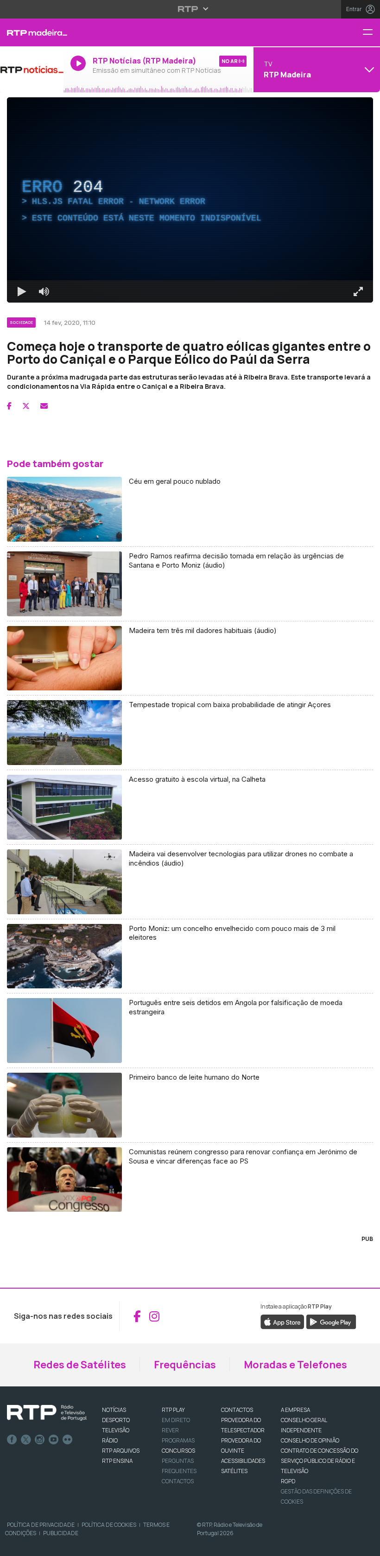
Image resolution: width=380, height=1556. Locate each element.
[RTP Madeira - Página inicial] (31, 32)
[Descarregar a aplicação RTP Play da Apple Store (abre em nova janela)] (282, 1321)
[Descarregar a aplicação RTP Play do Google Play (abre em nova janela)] (331, 1321)
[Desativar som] (44, 291)
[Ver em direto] (31, 69)
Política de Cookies (109, 1525)
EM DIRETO (176, 1420)
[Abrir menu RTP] (190, 9)
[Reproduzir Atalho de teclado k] (22, 291)
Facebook (12, 1440)
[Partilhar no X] (26, 406)
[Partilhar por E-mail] (44, 406)
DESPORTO (116, 1420)
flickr (68, 1440)
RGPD (288, 1481)
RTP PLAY (173, 1410)
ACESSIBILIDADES (243, 1461)
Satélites (234, 1471)
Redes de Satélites (79, 1365)
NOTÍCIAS (114, 1410)
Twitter (26, 1440)
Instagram (40, 1440)
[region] (190, 200)
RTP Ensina (117, 1461)
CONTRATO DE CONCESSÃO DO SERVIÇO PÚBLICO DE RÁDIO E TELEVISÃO (319, 1461)
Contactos (178, 1481)
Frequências (185, 1365)
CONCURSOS (178, 1451)
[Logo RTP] (47, 1413)
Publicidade (60, 1533)
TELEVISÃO (115, 1430)
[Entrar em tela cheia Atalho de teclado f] (358, 291)
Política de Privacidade (41, 1525)
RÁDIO (110, 1440)
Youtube (54, 1440)
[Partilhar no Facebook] (9, 406)
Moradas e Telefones (295, 1365)
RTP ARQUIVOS (120, 1451)
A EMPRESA (295, 1410)
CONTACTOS (237, 1410)
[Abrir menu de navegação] (371, 32)
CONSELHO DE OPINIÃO (310, 1440)
